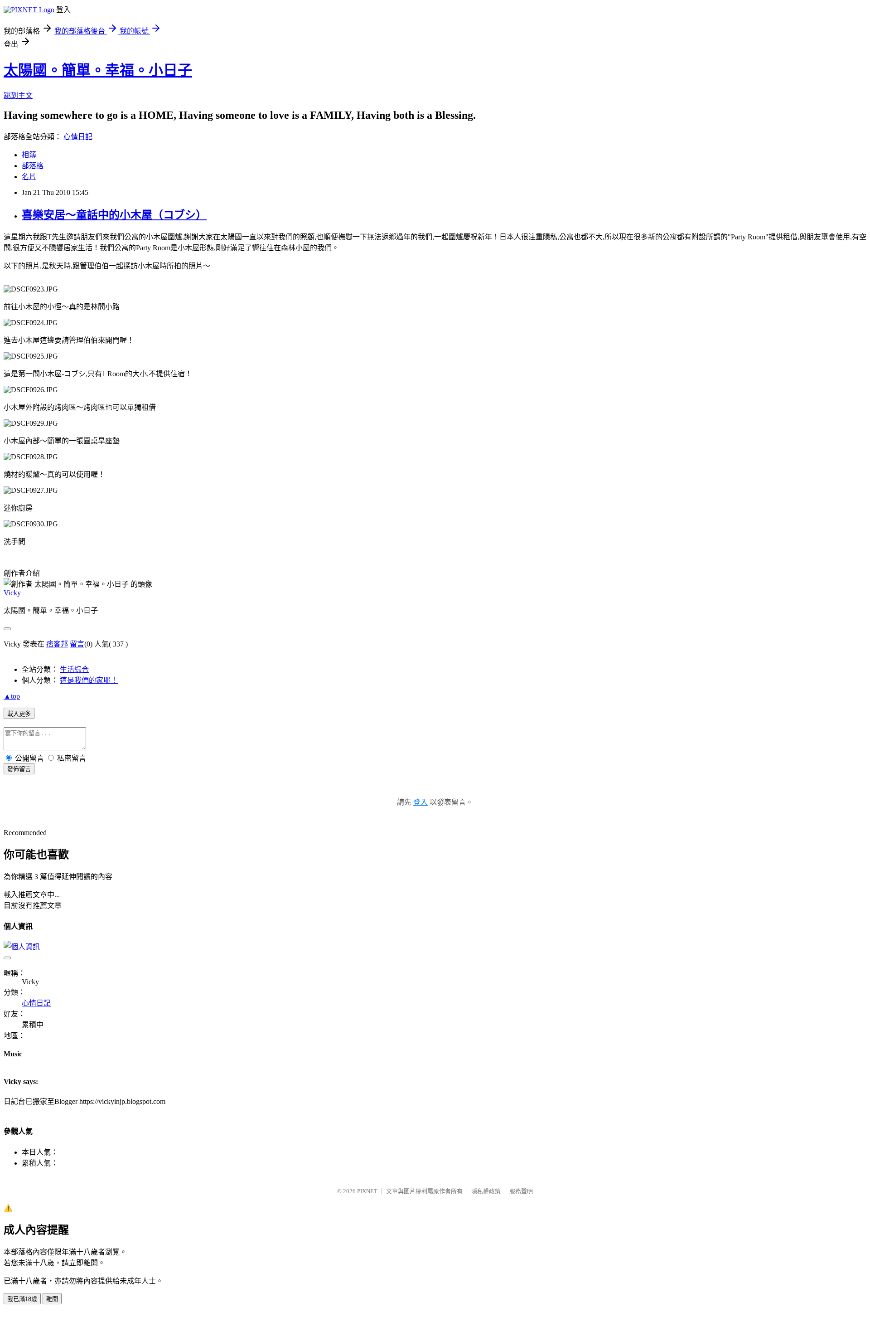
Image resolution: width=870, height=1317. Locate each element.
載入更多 (19, 713)
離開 (52, 1299)
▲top (12, 696)
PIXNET (367, 1191)
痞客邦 (57, 644)
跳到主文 (18, 95)
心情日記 (77, 137)
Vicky (12, 593)
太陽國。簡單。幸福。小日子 (98, 70)
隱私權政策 (486, 1191)
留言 (77, 644)
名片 (29, 176)
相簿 (29, 155)
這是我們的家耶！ (89, 680)
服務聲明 (521, 1191)
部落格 (33, 166)
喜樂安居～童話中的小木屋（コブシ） (114, 215)
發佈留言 (19, 769)
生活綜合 (74, 669)
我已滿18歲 (22, 1299)
